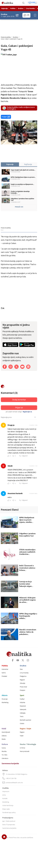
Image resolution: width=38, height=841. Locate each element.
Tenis (21, 716)
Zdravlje (22, 683)
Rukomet (23, 706)
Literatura (5, 758)
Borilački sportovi (25, 720)
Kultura (5, 744)
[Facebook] (5, 367)
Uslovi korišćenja (7, 805)
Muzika (4, 751)
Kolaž (4, 729)
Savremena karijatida (10, 764)
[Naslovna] (4, 836)
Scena (4, 748)
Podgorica (23, 676)
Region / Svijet (25, 729)
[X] (16, 367)
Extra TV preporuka (8, 825)
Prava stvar (23, 687)
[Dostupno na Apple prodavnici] (10, 344)
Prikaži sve (19, 207)
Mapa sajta (6, 809)
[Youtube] (22, 367)
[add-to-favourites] (35, 15)
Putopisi (22, 690)
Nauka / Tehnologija (28, 744)
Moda (3, 739)
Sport (22, 695)
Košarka (22, 702)
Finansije (5, 699)
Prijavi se (19, 407)
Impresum (5, 791)
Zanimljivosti (6, 732)
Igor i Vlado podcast (8, 821)
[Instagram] (10, 367)
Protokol (4, 676)
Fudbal (22, 699)
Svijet (21, 736)
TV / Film (4, 755)
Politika (12, 8)
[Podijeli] (17, 15)
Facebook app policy (9, 812)
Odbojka (22, 713)
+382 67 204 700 (11, 778)
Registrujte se (27, 412)
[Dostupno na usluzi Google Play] (27, 344)
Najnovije (4, 8)
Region (22, 732)
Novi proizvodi (24, 751)
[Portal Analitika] (7, 3)
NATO (4, 673)
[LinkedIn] (28, 367)
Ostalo (22, 723)
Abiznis (4, 695)
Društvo (20, 8)
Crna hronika (30, 8)
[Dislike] (13, 456)
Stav (21, 669)
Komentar (5, 669)
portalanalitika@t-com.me (14, 783)
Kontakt (4, 798)
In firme (22, 748)
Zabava (4, 736)
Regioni (22, 680)
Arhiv (4, 795)
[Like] (8, 456)
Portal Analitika (6, 37)
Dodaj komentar (19, 399)
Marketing (5, 702)
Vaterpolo (23, 709)
